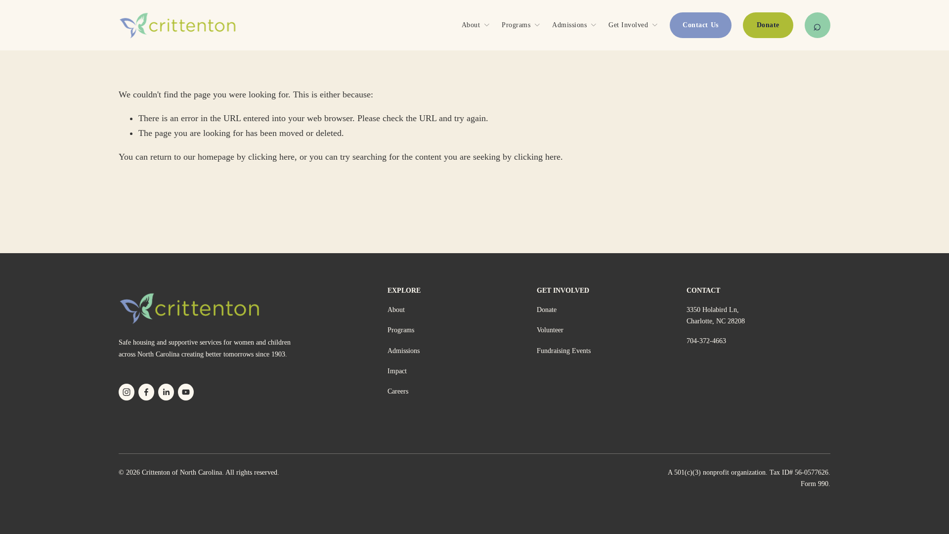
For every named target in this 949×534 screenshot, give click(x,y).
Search (817, 25)
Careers (398, 391)
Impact (397, 371)
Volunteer (550, 330)
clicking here (271, 157)
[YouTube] (186, 392)
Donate (768, 25)
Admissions (404, 351)
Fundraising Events (564, 351)
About (396, 309)
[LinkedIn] (166, 392)
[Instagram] (126, 392)
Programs (401, 330)
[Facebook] (146, 392)
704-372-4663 (706, 341)
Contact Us (700, 25)
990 (823, 484)
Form (808, 484)
